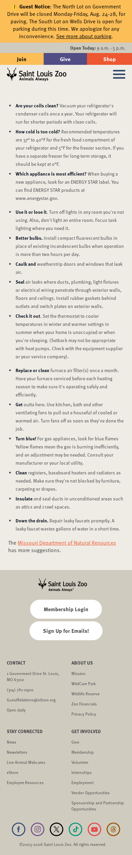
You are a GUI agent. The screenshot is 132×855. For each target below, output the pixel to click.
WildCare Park (83, 683)
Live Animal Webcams (26, 762)
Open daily (16, 710)
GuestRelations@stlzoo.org (31, 700)
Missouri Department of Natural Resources (67, 543)
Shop (109, 59)
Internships (81, 772)
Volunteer (79, 762)
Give (65, 59)
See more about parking (83, 36)
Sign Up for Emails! (66, 630)
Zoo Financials (84, 704)
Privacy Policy (83, 714)
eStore (12, 772)
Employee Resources (25, 782)
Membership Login (66, 609)
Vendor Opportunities (90, 792)
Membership (82, 752)
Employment (82, 782)
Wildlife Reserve (85, 694)
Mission (78, 673)
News (11, 742)
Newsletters (17, 752)
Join (21, 59)
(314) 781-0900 (20, 689)
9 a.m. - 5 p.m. (97, 47)
